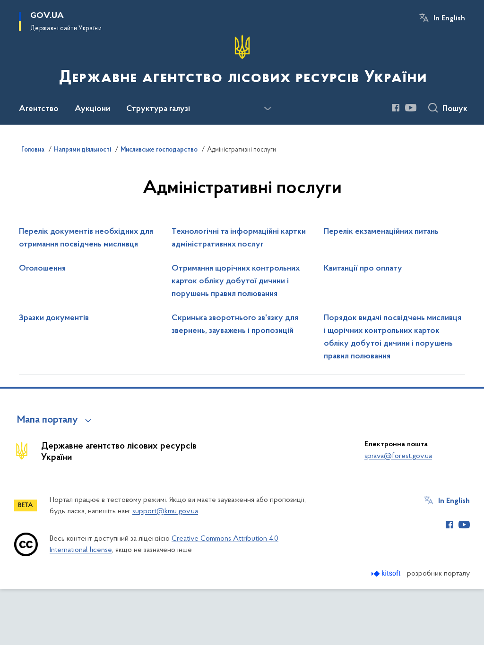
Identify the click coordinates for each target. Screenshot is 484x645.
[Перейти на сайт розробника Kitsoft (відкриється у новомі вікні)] (387, 573)
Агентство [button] (39, 109)
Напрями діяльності (82, 150)
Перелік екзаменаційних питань (381, 232)
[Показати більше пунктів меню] (267, 109)
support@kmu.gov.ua (165, 511)
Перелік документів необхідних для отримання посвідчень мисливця (86, 238)
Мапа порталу (47, 420)
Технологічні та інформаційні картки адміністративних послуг (239, 238)
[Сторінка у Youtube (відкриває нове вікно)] (410, 107)
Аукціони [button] (92, 109)
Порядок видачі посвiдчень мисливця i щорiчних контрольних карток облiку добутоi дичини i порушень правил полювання (392, 337)
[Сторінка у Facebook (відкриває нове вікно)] (395, 107)
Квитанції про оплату (363, 268)
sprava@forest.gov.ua (398, 456)
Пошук (454, 109)
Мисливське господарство (159, 150)
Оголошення (42, 268)
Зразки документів (54, 318)
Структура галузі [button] (158, 109)
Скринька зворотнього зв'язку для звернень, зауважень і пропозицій (235, 324)
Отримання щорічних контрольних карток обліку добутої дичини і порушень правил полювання (236, 281)
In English (449, 18)
